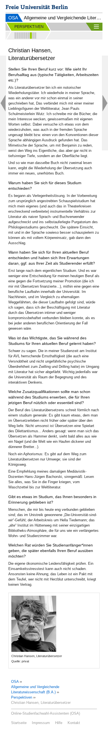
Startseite (19, 723)
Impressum (41, 723)
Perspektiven (21, 697)
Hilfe (58, 723)
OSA (13, 17)
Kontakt (74, 723)
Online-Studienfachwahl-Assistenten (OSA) (45, 713)
